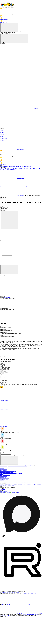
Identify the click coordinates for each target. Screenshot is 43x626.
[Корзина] (8, 125)
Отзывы (29, 166)
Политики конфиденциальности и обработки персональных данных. (13, 466)
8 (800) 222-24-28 (3, 489)
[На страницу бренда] (0, 400)
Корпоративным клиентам (16, 168)
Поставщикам (12, 166)
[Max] (21, 534)
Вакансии (26, 166)
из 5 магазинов (7, 297)
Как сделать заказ (8, 168)
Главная (3, 604)
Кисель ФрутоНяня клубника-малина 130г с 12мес (10, 254)
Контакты (7, 166)
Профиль (40, 613)
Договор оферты (21, 166)
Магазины (2, 168)
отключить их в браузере (5, 615)
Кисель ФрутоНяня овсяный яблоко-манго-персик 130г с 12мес (13, 253)
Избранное (19, 613)
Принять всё (3, 616)
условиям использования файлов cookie (30, 614)
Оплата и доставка (25, 168)
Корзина (28, 604)
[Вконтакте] (1, 537)
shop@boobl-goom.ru (4, 491)
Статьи (16, 166)
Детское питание (3, 417)
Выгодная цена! (3, 238)
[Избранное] (8, 116)
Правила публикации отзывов (9, 169)
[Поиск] (9, 27)
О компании (2, 166)
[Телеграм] (4, 537)
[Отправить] (9, 460)
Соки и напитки (3, 426)
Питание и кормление (4, 409)
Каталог (2, 468)
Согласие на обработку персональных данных (24, 465)
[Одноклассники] (2, 537)
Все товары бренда (4, 400)
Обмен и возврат (32, 168)
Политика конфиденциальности (30, 593)
